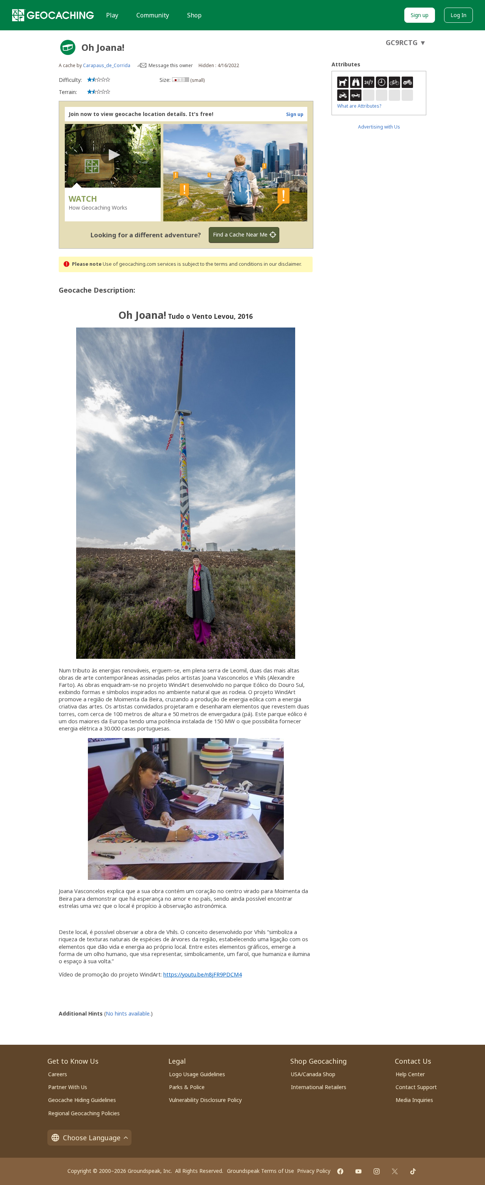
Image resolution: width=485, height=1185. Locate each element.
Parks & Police (187, 1087)
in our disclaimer (282, 264)
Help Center (410, 1074)
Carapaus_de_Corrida (106, 65)
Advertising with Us (379, 127)
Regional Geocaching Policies (84, 1113)
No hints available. (128, 1013)
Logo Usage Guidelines (197, 1074)
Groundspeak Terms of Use (260, 1170)
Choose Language (91, 1137)
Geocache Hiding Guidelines (82, 1099)
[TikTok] (413, 1171)
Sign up (420, 15)
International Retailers (318, 1087)
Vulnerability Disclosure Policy (205, 1099)
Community (152, 15)
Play (112, 15)
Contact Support (416, 1087)
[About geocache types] (68, 47)
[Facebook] (340, 1171)
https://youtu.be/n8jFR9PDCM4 (202, 974)
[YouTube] (358, 1171)
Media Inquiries (414, 1099)
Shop (194, 15)
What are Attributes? (359, 106)
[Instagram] (376, 1171)
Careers (57, 1074)
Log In (458, 15)
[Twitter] (394, 1171)
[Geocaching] (53, 15)
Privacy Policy (313, 1170)
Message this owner (171, 65)
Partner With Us (67, 1087)
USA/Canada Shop (313, 1074)
